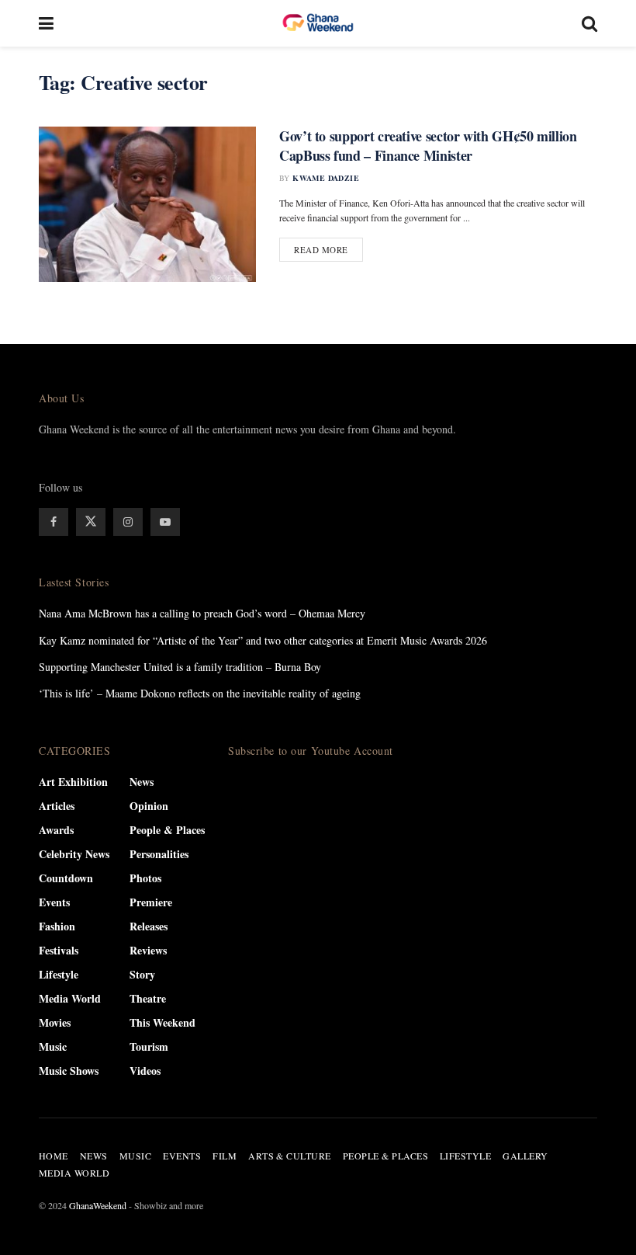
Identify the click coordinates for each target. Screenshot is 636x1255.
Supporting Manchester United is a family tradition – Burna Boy (180, 666)
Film (225, 1155)
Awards (56, 830)
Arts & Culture (289, 1155)
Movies (55, 1022)
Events (54, 902)
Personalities (159, 854)
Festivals (58, 950)
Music (53, 1046)
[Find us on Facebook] (53, 522)
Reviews (148, 950)
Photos (145, 878)
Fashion (57, 926)
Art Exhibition (73, 782)
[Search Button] (589, 23)
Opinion (149, 806)
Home (53, 1155)
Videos (145, 1070)
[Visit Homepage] (318, 23)
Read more (328, 249)
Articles (56, 806)
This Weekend (162, 1022)
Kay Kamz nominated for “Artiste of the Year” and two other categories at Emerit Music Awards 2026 (263, 640)
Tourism (149, 1046)
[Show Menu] (46, 23)
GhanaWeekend (97, 1205)
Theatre (148, 998)
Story (142, 974)
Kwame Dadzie (325, 177)
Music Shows (69, 1070)
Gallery (525, 1155)
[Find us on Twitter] (90, 522)
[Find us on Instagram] (128, 522)
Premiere (151, 902)
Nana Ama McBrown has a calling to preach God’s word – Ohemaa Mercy (202, 613)
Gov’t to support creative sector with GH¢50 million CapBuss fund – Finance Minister (428, 145)
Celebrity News (74, 854)
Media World (70, 998)
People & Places (167, 830)
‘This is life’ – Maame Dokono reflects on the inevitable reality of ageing (200, 693)
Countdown (66, 878)
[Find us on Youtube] (165, 522)
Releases (149, 926)
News (142, 782)
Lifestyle (58, 974)
